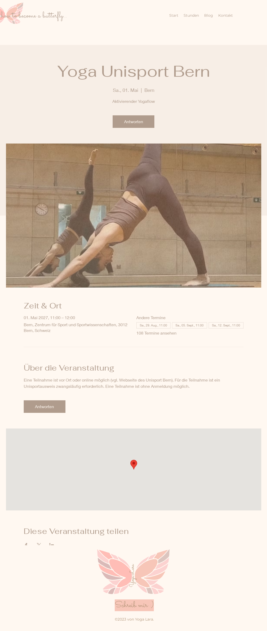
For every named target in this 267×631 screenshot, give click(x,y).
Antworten (133, 121)
